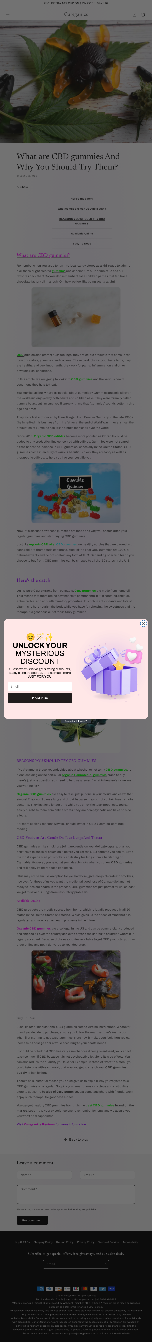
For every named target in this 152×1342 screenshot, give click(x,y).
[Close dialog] (143, 623)
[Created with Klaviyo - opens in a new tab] (76, 721)
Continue (40, 698)
